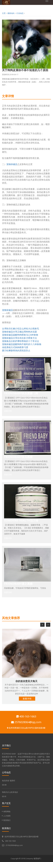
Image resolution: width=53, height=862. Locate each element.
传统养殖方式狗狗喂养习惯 (15, 347)
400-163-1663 (27, 716)
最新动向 (11, 13)
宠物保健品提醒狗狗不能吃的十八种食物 (21, 344)
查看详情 (8, 411)
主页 (4, 13)
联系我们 (6, 820)
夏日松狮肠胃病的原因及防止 (16, 350)
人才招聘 (6, 816)
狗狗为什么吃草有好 (10, 792)
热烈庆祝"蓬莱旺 (8, 780)
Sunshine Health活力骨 (21, 520)
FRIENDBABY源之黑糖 (18, 583)
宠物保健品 (11, 164)
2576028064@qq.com (27, 722)
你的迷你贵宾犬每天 (26, 681)
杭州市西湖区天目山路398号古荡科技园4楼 (26, 728)
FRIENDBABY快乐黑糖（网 (21, 393)
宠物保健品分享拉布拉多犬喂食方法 (19, 337)
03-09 (4, 785)
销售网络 (6, 811)
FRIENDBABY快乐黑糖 (18, 457)
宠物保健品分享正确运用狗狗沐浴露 (19, 331)
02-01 (4, 796)
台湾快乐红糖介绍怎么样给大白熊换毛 (20, 328)
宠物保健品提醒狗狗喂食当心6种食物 (20, 334)
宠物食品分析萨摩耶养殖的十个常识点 (20, 341)
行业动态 (20, 13)
